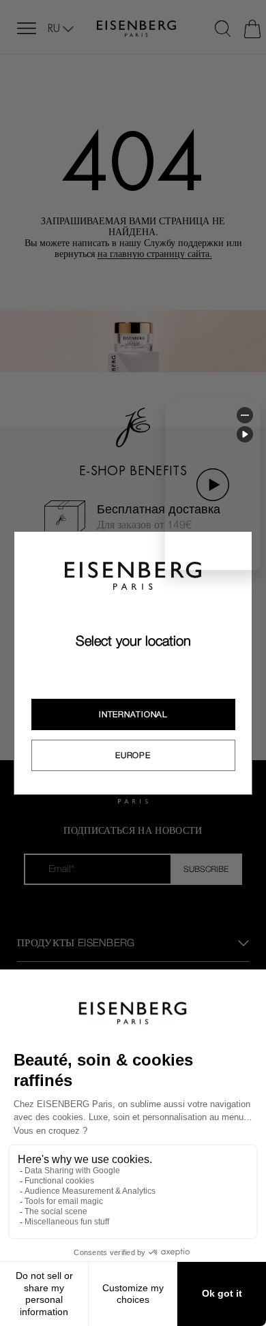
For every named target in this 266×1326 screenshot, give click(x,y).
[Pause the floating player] (245, 434)
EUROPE (132, 755)
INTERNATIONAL (132, 714)
